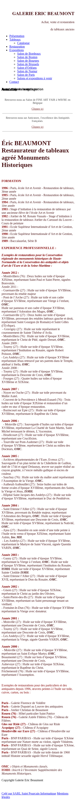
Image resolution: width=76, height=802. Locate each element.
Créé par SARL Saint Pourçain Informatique (29, 793)
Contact (14, 81)
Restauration (17, 46)
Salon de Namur (27, 71)
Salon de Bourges (28, 60)
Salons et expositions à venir (34, 78)
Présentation (16, 36)
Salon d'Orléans (27, 67)
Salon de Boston (27, 57)
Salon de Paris (26, 74)
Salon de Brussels (28, 64)
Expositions (16, 50)
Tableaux (15, 39)
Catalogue (23, 43)
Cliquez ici (37, 108)
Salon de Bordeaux (29, 53)
